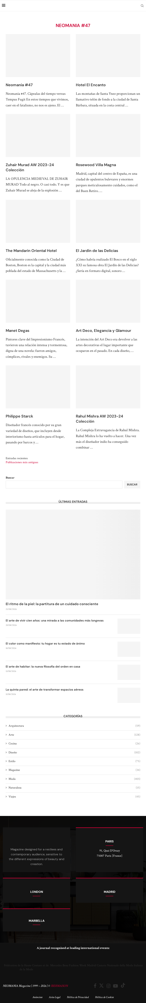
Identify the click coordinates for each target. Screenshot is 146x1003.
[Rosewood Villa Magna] (108, 135)
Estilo (74, 761)
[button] (6, 962)
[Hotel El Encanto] (108, 55)
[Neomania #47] (38, 55)
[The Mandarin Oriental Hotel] (38, 221)
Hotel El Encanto (91, 84)
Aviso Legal (54, 997)
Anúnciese (37, 997)
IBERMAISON (59, 986)
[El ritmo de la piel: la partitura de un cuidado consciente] (73, 554)
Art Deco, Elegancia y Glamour (103, 330)
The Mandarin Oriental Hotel (31, 250)
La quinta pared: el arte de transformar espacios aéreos (44, 690)
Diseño (74, 752)
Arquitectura (74, 726)
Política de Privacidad (78, 997)
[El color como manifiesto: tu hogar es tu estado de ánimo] (128, 649)
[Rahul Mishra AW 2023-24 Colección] (108, 386)
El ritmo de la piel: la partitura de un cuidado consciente (52, 604)
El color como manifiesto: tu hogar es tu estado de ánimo (45, 643)
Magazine (74, 770)
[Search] (142, 5)
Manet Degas (17, 330)
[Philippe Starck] (38, 386)
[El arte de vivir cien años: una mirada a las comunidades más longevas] (128, 626)
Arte (74, 735)
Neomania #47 (19, 84)
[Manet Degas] (38, 301)
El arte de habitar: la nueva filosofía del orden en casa (43, 666)
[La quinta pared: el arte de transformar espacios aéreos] (128, 695)
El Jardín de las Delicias (97, 250)
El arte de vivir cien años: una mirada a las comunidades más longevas (55, 620)
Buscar (10, 478)
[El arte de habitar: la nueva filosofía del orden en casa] (128, 672)
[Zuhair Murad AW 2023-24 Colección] (38, 135)
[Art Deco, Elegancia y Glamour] (108, 301)
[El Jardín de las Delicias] (108, 221)
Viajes (74, 797)
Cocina (74, 744)
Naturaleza (74, 788)
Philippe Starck (19, 416)
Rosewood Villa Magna (96, 164)
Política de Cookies (104, 997)
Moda (74, 779)
